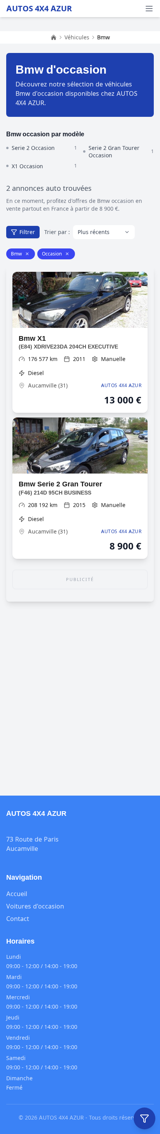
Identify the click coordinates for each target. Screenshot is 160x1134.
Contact (17, 919)
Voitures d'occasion (35, 906)
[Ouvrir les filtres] (144, 1118)
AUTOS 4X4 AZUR (39, 8)
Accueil (16, 894)
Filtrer (27, 232)
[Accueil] (53, 37)
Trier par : (57, 232)
